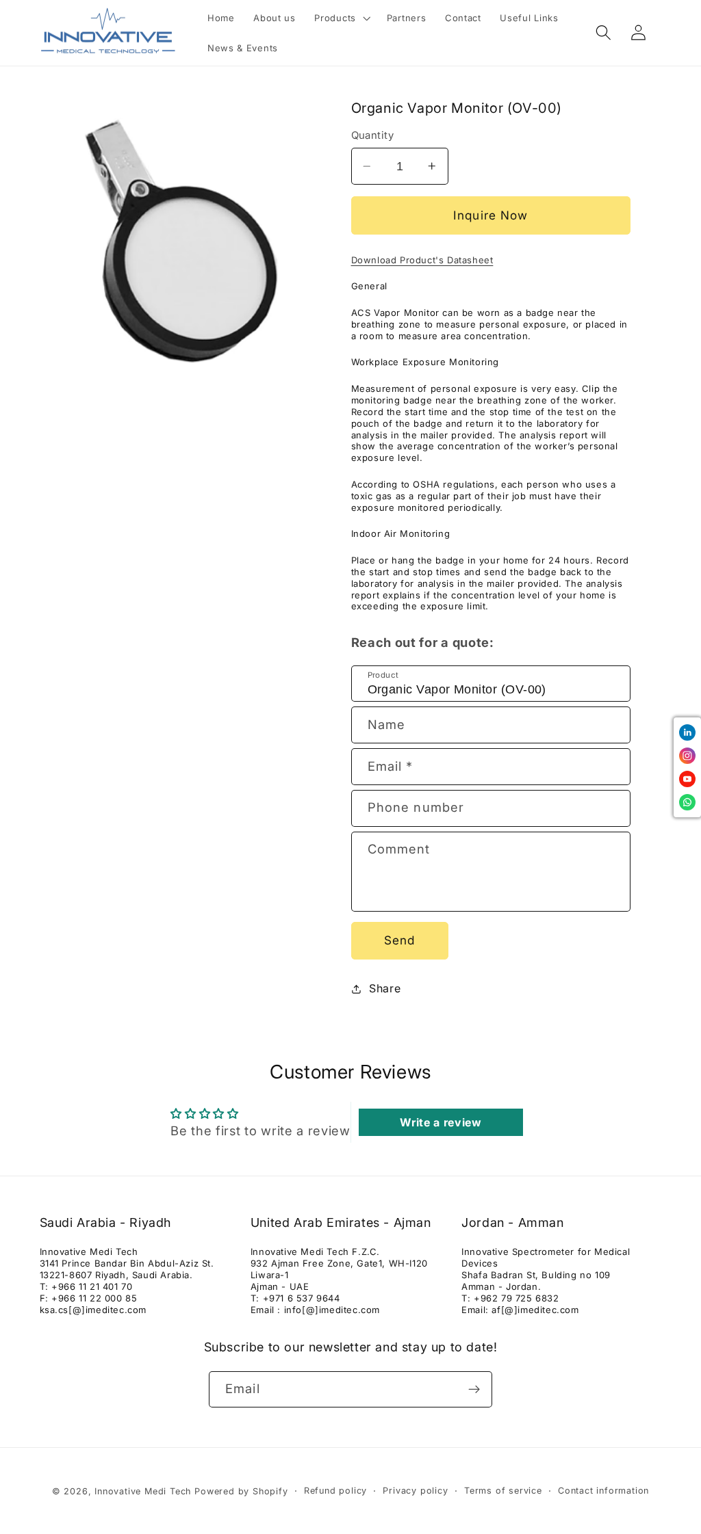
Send (400, 940)
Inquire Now (490, 215)
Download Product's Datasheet (422, 259)
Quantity (372, 135)
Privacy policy (415, 1490)
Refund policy (335, 1490)
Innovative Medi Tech (142, 1491)
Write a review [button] (441, 1122)
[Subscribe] (474, 1389)
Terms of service (503, 1490)
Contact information (603, 1490)
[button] (341, 18)
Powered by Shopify (241, 1491)
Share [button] (384, 988)
